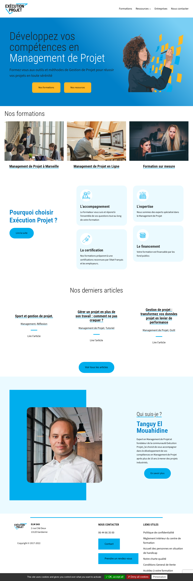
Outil (172, 330)
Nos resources (77, 87)
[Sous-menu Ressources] (150, 9)
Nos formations (46, 87)
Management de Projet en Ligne (96, 166)
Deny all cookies (139, 577)
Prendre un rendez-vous (118, 558)
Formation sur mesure (159, 166)
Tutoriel (110, 328)
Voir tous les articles (96, 367)
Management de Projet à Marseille (34, 166)
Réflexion (42, 324)
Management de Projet (91, 328)
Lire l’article (34, 336)
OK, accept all (115, 577)
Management (28, 324)
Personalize (159, 577)
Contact (109, 544)
